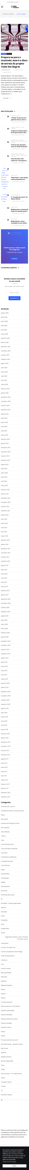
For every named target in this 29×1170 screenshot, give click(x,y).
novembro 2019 (5, 645)
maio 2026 (4, 325)
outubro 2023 (5, 456)
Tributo (3, 1086)
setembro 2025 (5, 359)
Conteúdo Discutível (7, 861)
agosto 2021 (4, 565)
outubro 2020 (5, 607)
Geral (2, 924)
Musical (3, 994)
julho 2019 (4, 662)
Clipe (2, 840)
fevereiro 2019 (5, 683)
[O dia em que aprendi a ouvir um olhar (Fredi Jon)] (5, 144)
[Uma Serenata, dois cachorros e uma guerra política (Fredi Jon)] (5, 158)
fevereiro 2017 (5, 784)
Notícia (3, 998)
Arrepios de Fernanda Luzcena (10, 823)
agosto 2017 (4, 759)
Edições (3, 882)
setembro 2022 (5, 511)
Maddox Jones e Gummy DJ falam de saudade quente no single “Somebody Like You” (19, 212)
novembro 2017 (5, 746)
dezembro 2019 (5, 641)
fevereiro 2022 (5, 540)
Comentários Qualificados (8, 857)
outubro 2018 (5, 700)
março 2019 (4, 679)
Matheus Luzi (6, 70)
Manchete (4, 977)
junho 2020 (4, 624)
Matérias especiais (6, 985)
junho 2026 (4, 321)
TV (2, 1090)
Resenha (3, 1052)
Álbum (3, 815)
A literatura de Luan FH (8, 806)
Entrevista (4, 891)
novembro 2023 (5, 452)
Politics (3, 1036)
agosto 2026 (4, 313)
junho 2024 (4, 422)
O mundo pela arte (6, 1002)
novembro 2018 (5, 696)
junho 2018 (4, 717)
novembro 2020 (5, 603)
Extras (3, 916)
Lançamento (4, 943)
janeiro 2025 (4, 393)
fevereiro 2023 (5, 490)
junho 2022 (4, 523)
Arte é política (5, 827)
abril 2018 (4, 725)
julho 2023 (4, 468)
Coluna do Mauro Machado (9, 848)
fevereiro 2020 (5, 633)
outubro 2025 (5, 355)
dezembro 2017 (5, 742)
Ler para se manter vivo (8, 947)
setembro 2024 (5, 410)
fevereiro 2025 (5, 389)
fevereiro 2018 (5, 734)
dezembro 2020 (5, 599)
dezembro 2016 (5, 792)
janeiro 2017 (4, 788)
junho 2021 (4, 574)
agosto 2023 (4, 464)
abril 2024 (4, 431)
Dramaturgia (5, 878)
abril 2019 (4, 675)
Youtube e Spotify (6, 1095)
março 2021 (4, 586)
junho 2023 (4, 473)
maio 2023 (4, 477)
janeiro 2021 (4, 595)
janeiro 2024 (4, 443)
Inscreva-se (14, 298)
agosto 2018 (4, 708)
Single (3, 1069)
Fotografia (4, 920)
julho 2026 (4, 317)
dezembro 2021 (5, 548)
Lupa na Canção (15, 115)
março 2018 (4, 729)
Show (2, 1065)
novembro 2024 (5, 401)
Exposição (4, 912)
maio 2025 (4, 376)
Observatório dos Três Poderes (17, 128)
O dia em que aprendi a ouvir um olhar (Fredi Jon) (19, 145)
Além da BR (14, 175)
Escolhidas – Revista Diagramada (11, 903)
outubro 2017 (5, 750)
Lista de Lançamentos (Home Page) (11, 951)
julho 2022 (4, 519)
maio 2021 (4, 578)
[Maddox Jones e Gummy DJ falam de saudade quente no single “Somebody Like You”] (5, 210)
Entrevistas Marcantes (8, 895)
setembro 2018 (5, 704)
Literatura (4, 960)
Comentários (6, 72)
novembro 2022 (5, 502)
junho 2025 (4, 372)
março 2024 (4, 435)
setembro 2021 (5, 561)
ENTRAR (14, 258)
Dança (3, 870)
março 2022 (4, 536)
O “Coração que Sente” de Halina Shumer (19, 198)
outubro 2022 (5, 506)
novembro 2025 (5, 351)
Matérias (3, 981)
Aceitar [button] (14, 1165)
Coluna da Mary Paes (7, 844)
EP (1, 899)
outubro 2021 (5, 557)
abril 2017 (4, 776)
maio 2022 (4, 527)
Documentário (5, 874)
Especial (3, 907)
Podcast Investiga (6, 1023)
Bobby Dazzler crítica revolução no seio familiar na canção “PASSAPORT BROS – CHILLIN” (19, 224)
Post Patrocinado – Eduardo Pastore (12, 1044)
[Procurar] (27, 7)
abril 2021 (4, 582)
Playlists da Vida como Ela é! (9, 1019)
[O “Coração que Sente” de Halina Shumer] (5, 197)
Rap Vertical (4, 1048)
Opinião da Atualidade (7, 1010)
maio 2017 (4, 771)
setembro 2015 (5, 797)
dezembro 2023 (5, 447)
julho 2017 (4, 763)
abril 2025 (4, 380)
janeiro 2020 (4, 637)
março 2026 (4, 334)
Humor (3, 933)
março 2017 (4, 780)
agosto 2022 (4, 515)
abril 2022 (4, 532)
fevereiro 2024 (5, 439)
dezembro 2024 (5, 397)
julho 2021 (4, 570)
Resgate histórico (6, 1057)
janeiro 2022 (4, 544)
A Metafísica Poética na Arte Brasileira (12, 811)
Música (3, 989)
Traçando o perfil (6, 1082)
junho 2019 (4, 666)
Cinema (3, 836)
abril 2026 (4, 330)
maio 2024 (4, 426)
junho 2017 (4, 767)
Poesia (3, 1031)
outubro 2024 (5, 405)
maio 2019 (4, 670)
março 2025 (4, 384)
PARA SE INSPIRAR (6, 1015)
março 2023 (4, 485)
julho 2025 (4, 368)
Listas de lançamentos (7, 956)
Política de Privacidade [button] (9, 1161)
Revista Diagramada (7, 1061)
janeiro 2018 (4, 738)
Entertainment (5, 886)
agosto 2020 (4, 616)
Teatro (3, 1078)
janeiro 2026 (4, 342)
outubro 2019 (5, 649)
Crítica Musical (5, 865)
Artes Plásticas (5, 832)
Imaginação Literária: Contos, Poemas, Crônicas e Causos (19, 141)
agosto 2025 (4, 363)
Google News (5, 928)
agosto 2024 (4, 414)
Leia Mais (5, 98)
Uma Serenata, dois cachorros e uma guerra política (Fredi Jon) (18, 160)
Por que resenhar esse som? (9, 1040)
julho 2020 (4, 620)
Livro (2, 964)
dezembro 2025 (5, 346)
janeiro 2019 (4, 687)
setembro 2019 (5, 654)
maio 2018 (4, 721)
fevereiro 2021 (5, 590)
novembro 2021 (5, 553)
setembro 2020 (5, 612)
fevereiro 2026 (5, 338)
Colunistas (4, 853)
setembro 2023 (5, 460)
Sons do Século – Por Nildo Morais (11, 1073)
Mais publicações (6, 973)
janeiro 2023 (4, 494)
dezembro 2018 (5, 692)
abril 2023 (4, 481)
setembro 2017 (5, 755)
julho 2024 (4, 418)
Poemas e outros (6, 1027)
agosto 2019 (4, 658)
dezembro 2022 (5, 498)
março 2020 (4, 628)
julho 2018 (4, 713)
